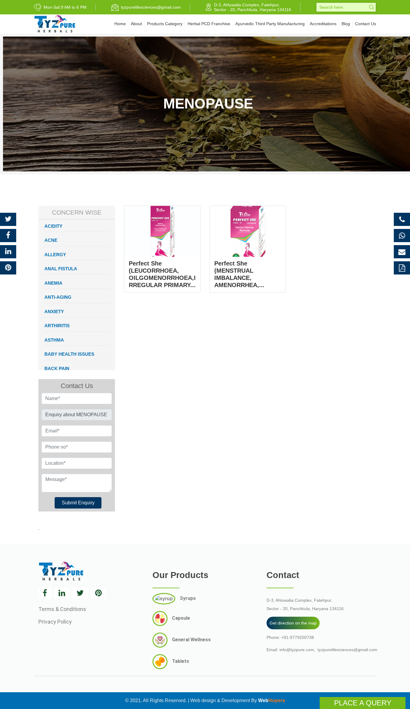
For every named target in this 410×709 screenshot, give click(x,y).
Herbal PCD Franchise (209, 23)
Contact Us (365, 23)
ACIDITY (53, 226)
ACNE (50, 240)
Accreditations (323, 23)
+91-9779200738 (297, 637)
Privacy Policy (55, 622)
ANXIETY (54, 311)
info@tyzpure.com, (297, 649)
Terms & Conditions (62, 609)
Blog (346, 23)
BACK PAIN (56, 368)
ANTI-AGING (57, 297)
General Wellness (191, 639)
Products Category (164, 23)
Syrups (188, 598)
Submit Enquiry (78, 502)
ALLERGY (55, 254)
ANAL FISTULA (60, 268)
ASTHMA (54, 340)
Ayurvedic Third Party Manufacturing (270, 23)
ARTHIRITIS (57, 325)
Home (120, 23)
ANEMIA (53, 283)
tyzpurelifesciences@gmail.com (347, 649)
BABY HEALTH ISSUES (69, 354)
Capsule (181, 618)
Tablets (180, 661)
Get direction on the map (293, 623)
